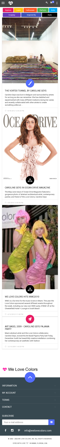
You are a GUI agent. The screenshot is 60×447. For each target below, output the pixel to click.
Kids (53, 10)
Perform (43, 10)
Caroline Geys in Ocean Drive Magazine (27, 187)
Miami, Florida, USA (39, 443)
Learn (18, 10)
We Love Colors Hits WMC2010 (22, 296)
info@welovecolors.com (37, 430)
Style (50, 15)
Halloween (30, 10)
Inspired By (31, 15)
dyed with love (19, 443)
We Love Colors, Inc (26, 439)
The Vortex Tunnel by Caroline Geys (25, 90)
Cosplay (12, 15)
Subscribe (8, 416)
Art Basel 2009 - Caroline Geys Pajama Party (27, 327)
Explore (8, 10)
